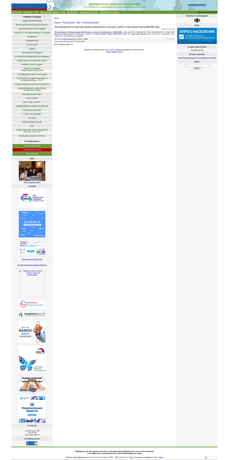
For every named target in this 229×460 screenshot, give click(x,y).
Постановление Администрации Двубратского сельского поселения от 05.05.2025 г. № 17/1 (92, 32)
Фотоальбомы (72, 12)
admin (86, 39)
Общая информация (32, 146)
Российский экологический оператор (32, 265)
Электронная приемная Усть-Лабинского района (197, 58)
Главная (57, 22)
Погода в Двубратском (197, 5)
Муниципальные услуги (88, 12)
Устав (63, 12)
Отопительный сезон (32, 150)
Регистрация (28, 12)
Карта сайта (17, 12)
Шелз (161, 457)
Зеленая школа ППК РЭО (32, 259)
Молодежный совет (32, 182)
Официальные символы (49, 12)
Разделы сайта (68, 22)
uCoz (131, 457)
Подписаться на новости (110, 12)
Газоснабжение (32, 154)
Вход (37, 12)
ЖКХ (78, 22)
